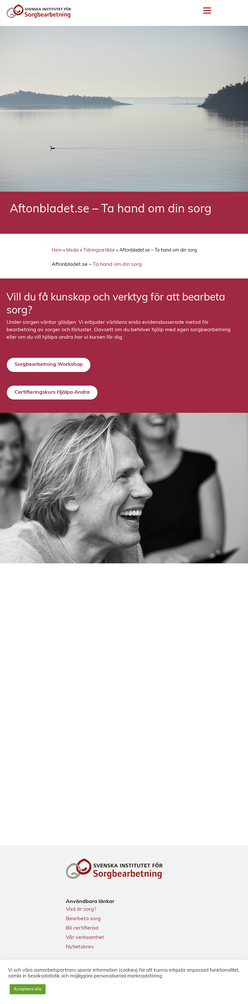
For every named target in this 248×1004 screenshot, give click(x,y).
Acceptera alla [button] (28, 989)
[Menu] (207, 11)
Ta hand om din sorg (117, 264)
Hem (57, 250)
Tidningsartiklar (99, 250)
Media (72, 250)
